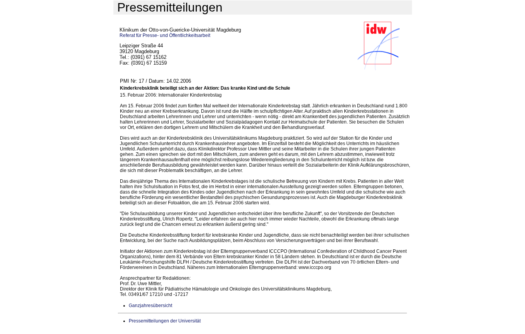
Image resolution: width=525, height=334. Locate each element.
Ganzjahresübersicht (150, 305)
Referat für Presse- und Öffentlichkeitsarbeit (165, 35)
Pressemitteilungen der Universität (165, 321)
